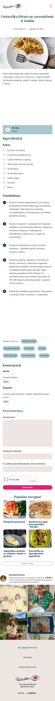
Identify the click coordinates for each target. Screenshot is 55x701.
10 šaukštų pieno (15, 173)
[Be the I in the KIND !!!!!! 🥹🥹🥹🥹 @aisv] (41, 626)
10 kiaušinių (13, 169)
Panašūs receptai (27, 497)
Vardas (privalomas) (12, 451)
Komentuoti (27, 487)
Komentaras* (9, 417)
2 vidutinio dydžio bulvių (19, 155)
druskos (11, 182)
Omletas (42, 348)
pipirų (10, 187)
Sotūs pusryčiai (10, 355)
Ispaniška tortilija (29, 341)
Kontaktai (27, 657)
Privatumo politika (27, 667)
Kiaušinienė (29, 348)
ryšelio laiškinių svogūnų (19, 159)
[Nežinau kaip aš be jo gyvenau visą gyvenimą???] (41, 598)
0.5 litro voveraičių (16, 150)
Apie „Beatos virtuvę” (27, 648)
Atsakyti (6, 381)
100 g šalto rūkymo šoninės (20, 164)
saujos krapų (13, 178)
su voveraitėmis (28, 355)
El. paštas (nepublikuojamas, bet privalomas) (24, 464)
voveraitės (44, 355)
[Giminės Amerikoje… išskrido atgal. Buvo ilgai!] (13, 598)
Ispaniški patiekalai (11, 348)
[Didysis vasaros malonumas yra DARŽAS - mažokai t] (13, 626)
